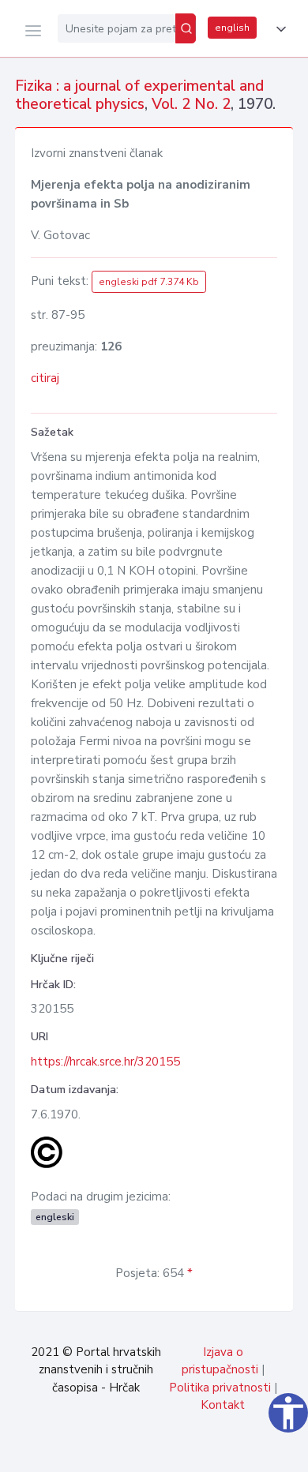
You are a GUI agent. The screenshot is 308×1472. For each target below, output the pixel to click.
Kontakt (223, 1405)
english (232, 27)
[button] (278, 29)
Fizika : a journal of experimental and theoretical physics (139, 95)
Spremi (181, 1451)
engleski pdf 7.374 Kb (149, 281)
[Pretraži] (185, 28)
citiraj (45, 378)
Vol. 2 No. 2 (191, 104)
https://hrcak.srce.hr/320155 (105, 1061)
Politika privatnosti (220, 1387)
